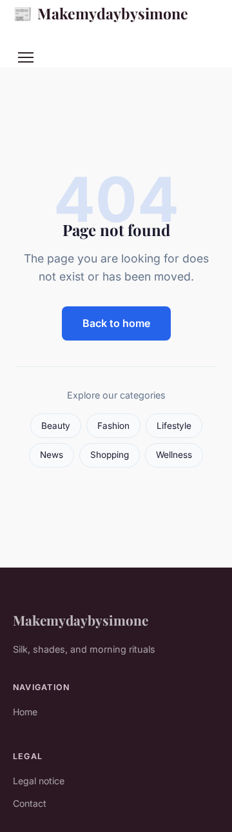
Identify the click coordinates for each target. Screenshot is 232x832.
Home (25, 711)
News (51, 455)
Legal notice (38, 780)
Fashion (113, 426)
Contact (29, 803)
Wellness (174, 455)
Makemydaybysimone (100, 13)
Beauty (55, 426)
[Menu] (26, 57)
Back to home (116, 323)
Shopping (109, 455)
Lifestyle (174, 426)
